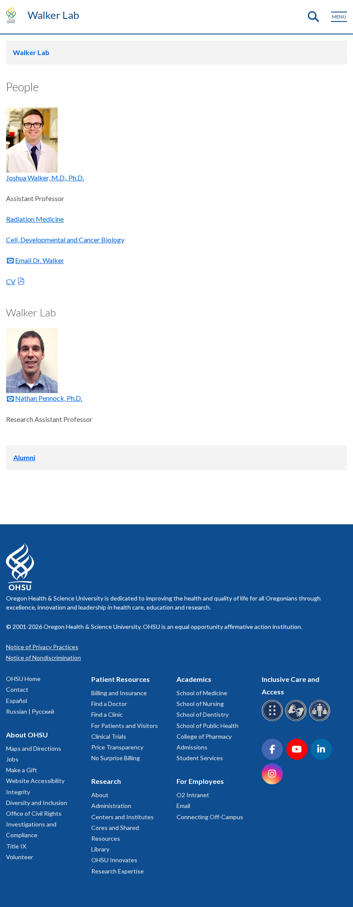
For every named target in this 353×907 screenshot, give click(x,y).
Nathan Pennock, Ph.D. (48, 398)
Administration (111, 805)
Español (16, 700)
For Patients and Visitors (124, 725)
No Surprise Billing (115, 758)
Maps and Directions (33, 748)
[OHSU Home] (13, 14)
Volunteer (19, 857)
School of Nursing (200, 703)
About (99, 795)
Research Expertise (117, 871)
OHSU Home (23, 678)
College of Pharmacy (204, 736)
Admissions (191, 747)
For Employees (200, 781)
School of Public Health (207, 725)
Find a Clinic (107, 714)
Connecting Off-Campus (209, 816)
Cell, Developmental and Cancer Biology (65, 239)
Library (100, 849)
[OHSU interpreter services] (321, 719)
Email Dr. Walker (39, 260)
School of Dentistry (202, 714)
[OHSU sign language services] (297, 719)
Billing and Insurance (119, 693)
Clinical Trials (108, 736)
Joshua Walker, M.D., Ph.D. (45, 177)
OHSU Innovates (114, 860)
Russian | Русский (30, 711)
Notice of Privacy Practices (42, 646)
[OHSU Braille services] (273, 719)
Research (106, 781)
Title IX (16, 846)
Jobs (12, 759)
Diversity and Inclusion (36, 802)
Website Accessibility (35, 780)
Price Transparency (117, 747)
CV (10, 281)
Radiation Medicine (35, 219)
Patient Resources (120, 679)
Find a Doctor (109, 703)
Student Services (199, 758)
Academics (193, 679)
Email (183, 805)
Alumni (24, 457)
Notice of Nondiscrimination (43, 657)
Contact (17, 689)
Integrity (18, 792)
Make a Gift (21, 770)
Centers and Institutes (122, 816)
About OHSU (27, 735)
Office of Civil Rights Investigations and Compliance (34, 824)
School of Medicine (201, 693)
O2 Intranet (192, 795)
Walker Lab (53, 15)
